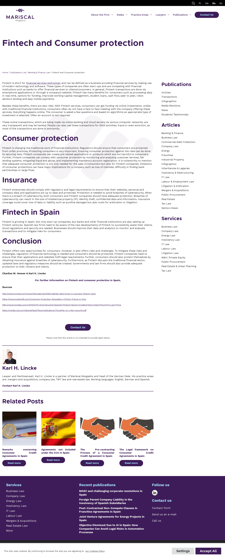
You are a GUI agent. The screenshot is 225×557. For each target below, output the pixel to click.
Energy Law (13, 500)
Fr (200, 3)
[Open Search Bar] (193, 3)
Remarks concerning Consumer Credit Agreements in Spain (19, 452)
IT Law (10, 510)
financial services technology (43, 83)
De (206, 3)
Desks (120, 14)
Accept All (208, 551)
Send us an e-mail (164, 514)
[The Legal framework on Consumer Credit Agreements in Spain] (136, 443)
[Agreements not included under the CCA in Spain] (58, 443)
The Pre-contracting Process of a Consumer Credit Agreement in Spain (97, 452)
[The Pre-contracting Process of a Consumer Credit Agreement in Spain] (97, 443)
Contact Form (161, 507)
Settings (183, 551)
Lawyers (161, 14)
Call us (156, 520)
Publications (180, 14)
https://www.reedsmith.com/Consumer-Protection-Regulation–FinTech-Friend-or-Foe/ (44, 299)
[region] (112, 550)
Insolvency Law (16, 505)
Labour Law (14, 515)
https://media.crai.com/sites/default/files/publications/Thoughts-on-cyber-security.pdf (44, 310)
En (214, 3)
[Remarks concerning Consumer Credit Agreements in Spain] (19, 443)
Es (220, 3)
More (9, 530)
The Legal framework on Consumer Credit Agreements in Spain (136, 452)
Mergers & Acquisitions (21, 520)
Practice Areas (139, 14)
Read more (14, 463)
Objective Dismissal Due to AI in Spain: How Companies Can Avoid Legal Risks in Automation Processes (111, 528)
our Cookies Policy (95, 551)
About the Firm (100, 14)
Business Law (15, 491)
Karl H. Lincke (19, 368)
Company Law (15, 496)
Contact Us (207, 14)
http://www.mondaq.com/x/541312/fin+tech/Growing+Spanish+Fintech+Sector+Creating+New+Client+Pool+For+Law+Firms (61, 305)
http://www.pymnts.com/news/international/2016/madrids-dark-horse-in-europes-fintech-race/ (49, 294)
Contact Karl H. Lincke (16, 385)
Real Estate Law (17, 525)
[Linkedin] (157, 493)
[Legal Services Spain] (20, 14)
